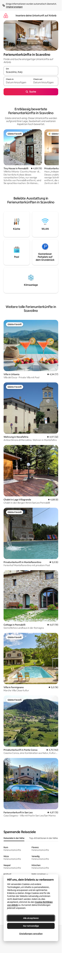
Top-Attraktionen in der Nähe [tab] (43, 838)
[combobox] (31, 72)
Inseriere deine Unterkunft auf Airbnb (36, 15)
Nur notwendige (31, 926)
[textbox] (17, 82)
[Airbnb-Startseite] (6, 15)
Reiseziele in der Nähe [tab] (14, 838)
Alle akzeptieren (31, 918)
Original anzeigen (14, 7)
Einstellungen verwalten (31, 933)
